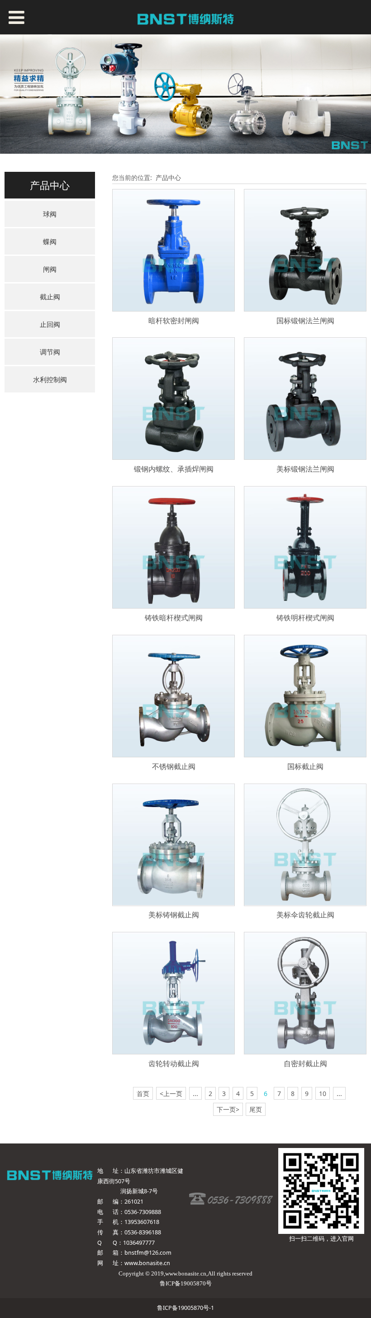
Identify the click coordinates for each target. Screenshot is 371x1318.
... (195, 1093)
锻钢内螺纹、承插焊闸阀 (174, 469)
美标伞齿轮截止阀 (305, 915)
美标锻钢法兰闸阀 (305, 469)
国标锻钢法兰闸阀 (305, 321)
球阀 (50, 213)
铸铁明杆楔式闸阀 (305, 618)
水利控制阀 (50, 379)
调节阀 (50, 351)
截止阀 (50, 296)
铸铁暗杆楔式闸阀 (174, 618)
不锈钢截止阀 (173, 766)
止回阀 (50, 324)
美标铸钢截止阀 (173, 915)
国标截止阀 (305, 766)
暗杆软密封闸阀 (173, 321)
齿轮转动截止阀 (173, 1063)
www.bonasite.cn (147, 1263)
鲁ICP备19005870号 (186, 1283)
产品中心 (168, 177)
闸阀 (50, 269)
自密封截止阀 (305, 1063)
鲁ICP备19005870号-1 (185, 1308)
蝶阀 (50, 241)
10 (322, 1093)
